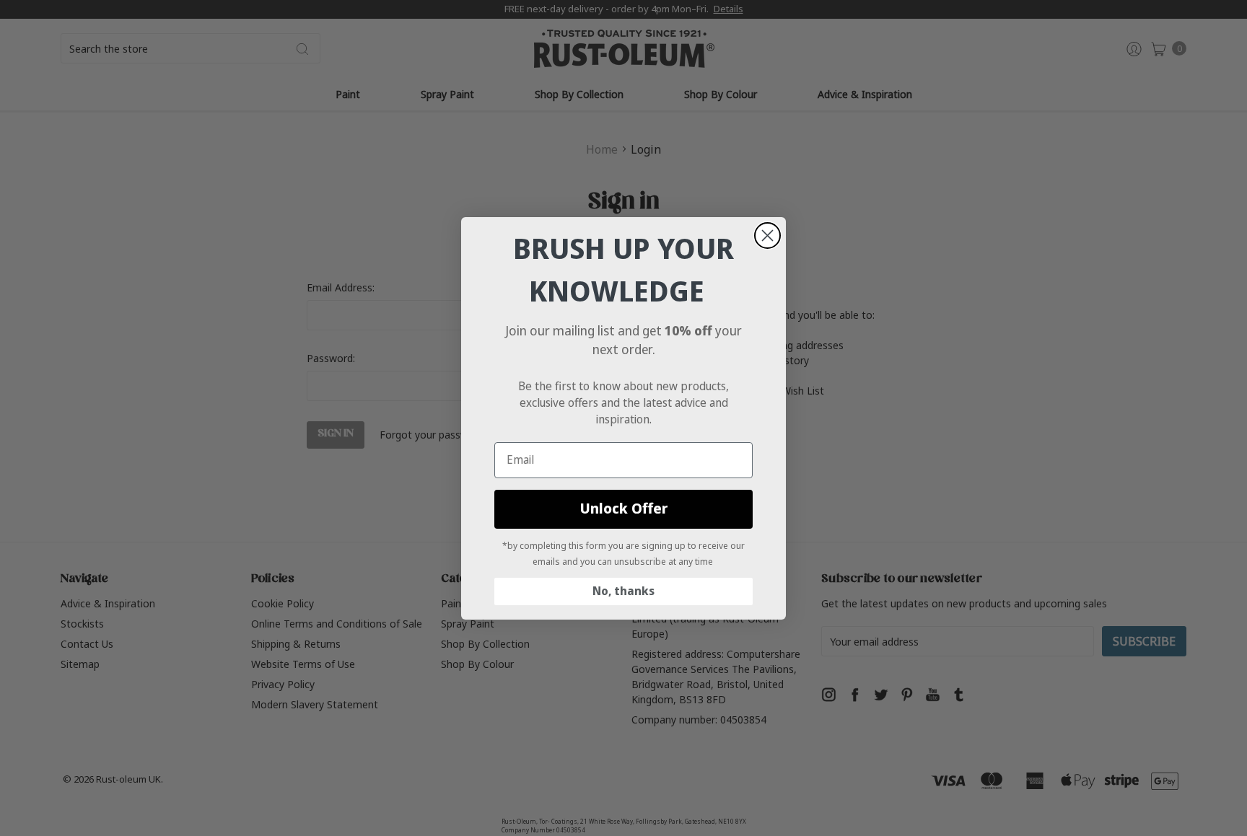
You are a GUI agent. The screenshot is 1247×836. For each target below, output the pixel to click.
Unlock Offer (624, 508)
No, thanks (623, 591)
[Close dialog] (767, 235)
